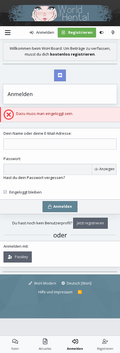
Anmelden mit (15, 246)
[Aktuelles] (113, 32)
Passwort (11, 158)
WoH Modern (44, 283)
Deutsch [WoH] (78, 283)
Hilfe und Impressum (55, 292)
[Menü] (7, 32)
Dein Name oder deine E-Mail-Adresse (37, 133)
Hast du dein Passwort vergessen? (34, 177)
